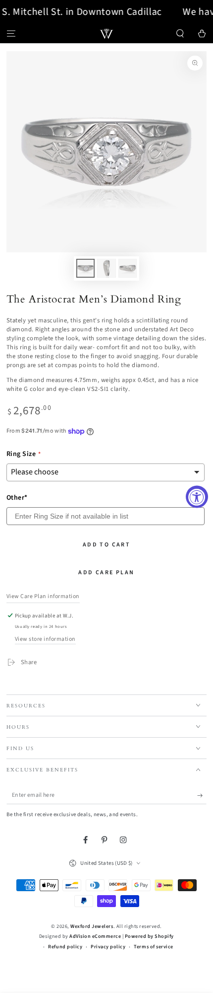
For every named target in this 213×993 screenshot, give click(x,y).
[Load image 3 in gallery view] (127, 268)
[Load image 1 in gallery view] (85, 268)
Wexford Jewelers (91, 926)
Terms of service (153, 946)
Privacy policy (108, 946)
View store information (45, 639)
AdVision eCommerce (95, 936)
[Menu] (11, 33)
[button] (180, 33)
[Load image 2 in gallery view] (106, 268)
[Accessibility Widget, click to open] (197, 496)
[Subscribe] (202, 795)
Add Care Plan (106, 572)
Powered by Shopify (149, 936)
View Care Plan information (43, 596)
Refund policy (65, 946)
